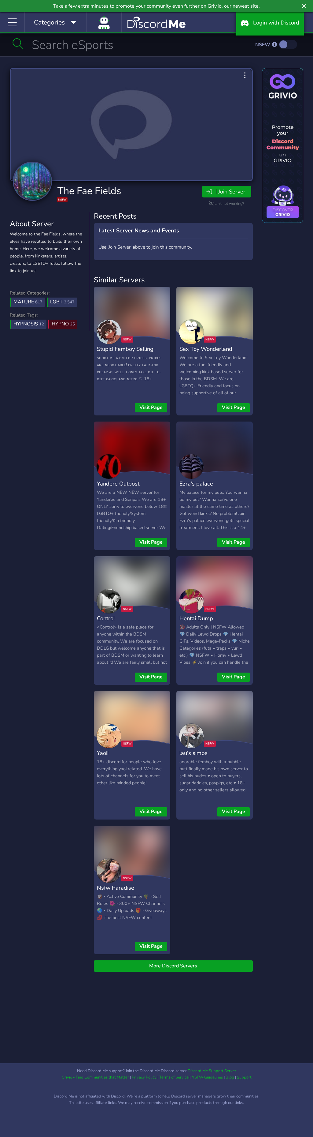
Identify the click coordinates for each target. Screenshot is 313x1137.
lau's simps (193, 753)
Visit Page (151, 407)
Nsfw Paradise (115, 887)
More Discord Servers (173, 966)
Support (244, 1077)
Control (106, 618)
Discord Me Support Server (212, 1071)
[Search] (18, 43)
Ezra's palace (196, 483)
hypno (63, 324)
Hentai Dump (196, 618)
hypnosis (28, 324)
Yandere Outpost (118, 483)
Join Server (231, 191)
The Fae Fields (89, 190)
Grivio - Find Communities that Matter (95, 1077)
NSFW (263, 44)
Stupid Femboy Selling (125, 349)
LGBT (62, 301)
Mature (27, 301)
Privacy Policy (144, 1077)
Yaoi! (103, 753)
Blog (230, 1077)
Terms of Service (174, 1077)
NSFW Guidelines (207, 1077)
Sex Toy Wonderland (205, 349)
